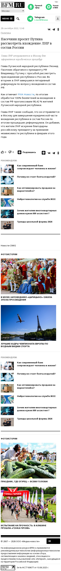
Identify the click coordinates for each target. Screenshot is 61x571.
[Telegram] (54, 29)
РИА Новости (26, 94)
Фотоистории (9, 254)
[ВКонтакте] (49, 29)
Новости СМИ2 (8, 245)
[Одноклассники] (58, 29)
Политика (6, 32)
